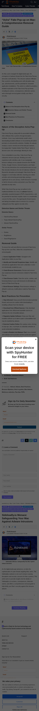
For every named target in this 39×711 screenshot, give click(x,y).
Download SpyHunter (19, 369)
